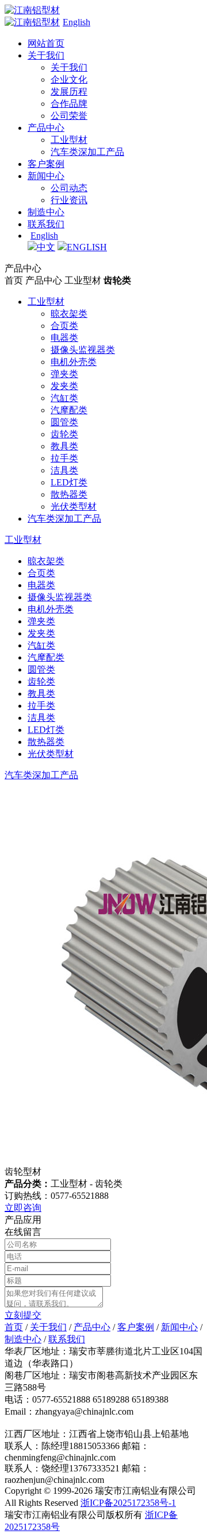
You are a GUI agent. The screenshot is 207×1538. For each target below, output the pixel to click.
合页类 (64, 326)
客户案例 (46, 164)
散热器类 (69, 494)
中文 (46, 247)
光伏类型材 (74, 506)
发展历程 (69, 91)
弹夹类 (64, 374)
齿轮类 (64, 434)
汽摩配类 (69, 410)
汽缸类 (64, 398)
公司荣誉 (69, 116)
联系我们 (46, 224)
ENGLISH (87, 247)
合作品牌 (69, 103)
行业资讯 (69, 200)
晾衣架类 (69, 314)
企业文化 (69, 79)
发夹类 (64, 386)
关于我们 (46, 55)
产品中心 (46, 128)
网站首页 (46, 43)
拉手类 (64, 458)
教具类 (64, 446)
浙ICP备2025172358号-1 (128, 1503)
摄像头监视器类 (83, 350)
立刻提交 (23, 1315)
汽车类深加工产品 (87, 152)
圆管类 (64, 422)
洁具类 (64, 470)
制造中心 (46, 212)
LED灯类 (69, 482)
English (76, 22)
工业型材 (69, 140)
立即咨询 (23, 1208)
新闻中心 (46, 176)
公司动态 (69, 188)
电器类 (64, 338)
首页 (14, 1327)
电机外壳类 (74, 362)
